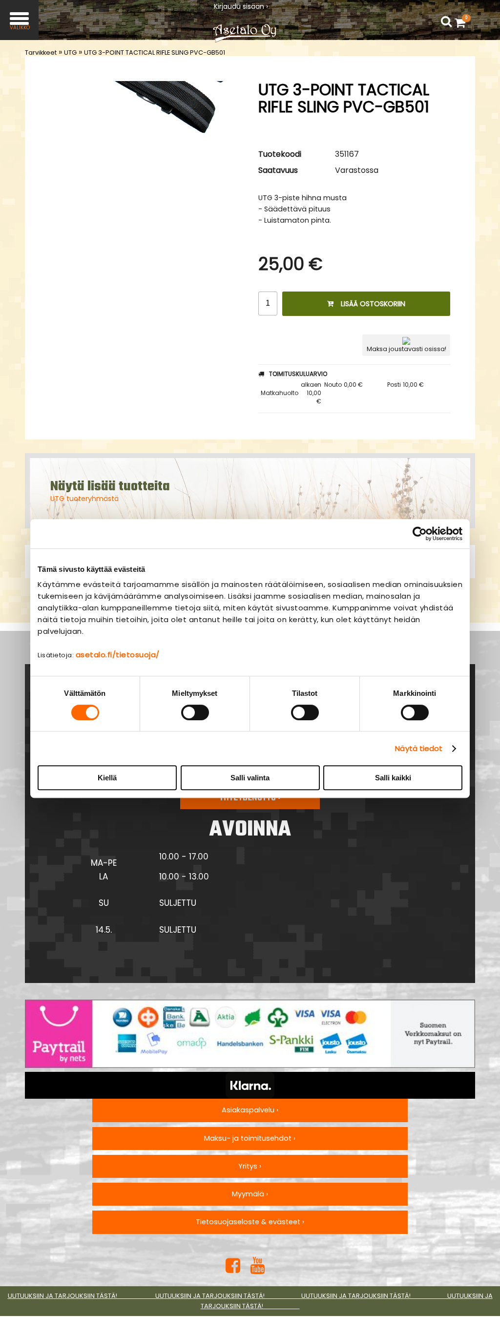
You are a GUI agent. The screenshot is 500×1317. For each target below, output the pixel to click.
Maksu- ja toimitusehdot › (249, 1138)
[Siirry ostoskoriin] (462, 22)
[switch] (195, 712)
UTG (70, 52)
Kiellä (107, 777)
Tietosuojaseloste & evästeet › (250, 1222)
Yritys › (249, 1166)
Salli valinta (250, 777)
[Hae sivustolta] (446, 21)
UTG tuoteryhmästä (84, 498)
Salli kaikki (393, 777)
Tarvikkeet (41, 52)
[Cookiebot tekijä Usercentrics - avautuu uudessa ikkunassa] (419, 533)
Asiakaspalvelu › (250, 1110)
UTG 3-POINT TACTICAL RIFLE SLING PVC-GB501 (154, 52)
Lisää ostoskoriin (373, 304)
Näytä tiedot (418, 748)
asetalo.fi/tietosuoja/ (118, 654)
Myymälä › (250, 1194)
